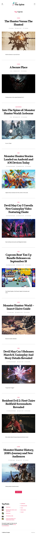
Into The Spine (7, 532)
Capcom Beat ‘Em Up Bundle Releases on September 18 (18, 258)
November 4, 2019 (17, 117)
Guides (18, 302)
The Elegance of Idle (9, 515)
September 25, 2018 (21, 166)
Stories (18, 446)
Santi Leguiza (12, 312)
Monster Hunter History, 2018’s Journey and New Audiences (18, 453)
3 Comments (26, 28)
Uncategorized (18, 106)
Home (22, 507)
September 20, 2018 (21, 215)
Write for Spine (23, 509)
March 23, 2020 (17, 71)
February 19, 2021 (19, 28)
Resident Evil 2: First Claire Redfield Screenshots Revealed (18, 404)
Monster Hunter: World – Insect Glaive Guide (18, 307)
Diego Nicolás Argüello (11, 166)
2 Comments (26, 460)
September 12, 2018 (19, 312)
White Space (8, 513)
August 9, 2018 (19, 460)
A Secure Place (18, 68)
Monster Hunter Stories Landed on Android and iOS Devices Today (18, 159)
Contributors (23, 503)
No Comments (24, 71)
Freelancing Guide (24, 505)
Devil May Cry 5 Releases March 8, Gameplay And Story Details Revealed (18, 355)
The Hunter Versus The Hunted (18, 23)
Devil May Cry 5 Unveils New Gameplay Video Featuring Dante (18, 209)
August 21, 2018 (20, 361)
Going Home (8, 507)
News (18, 152)
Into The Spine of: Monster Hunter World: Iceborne (18, 112)
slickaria (12, 28)
